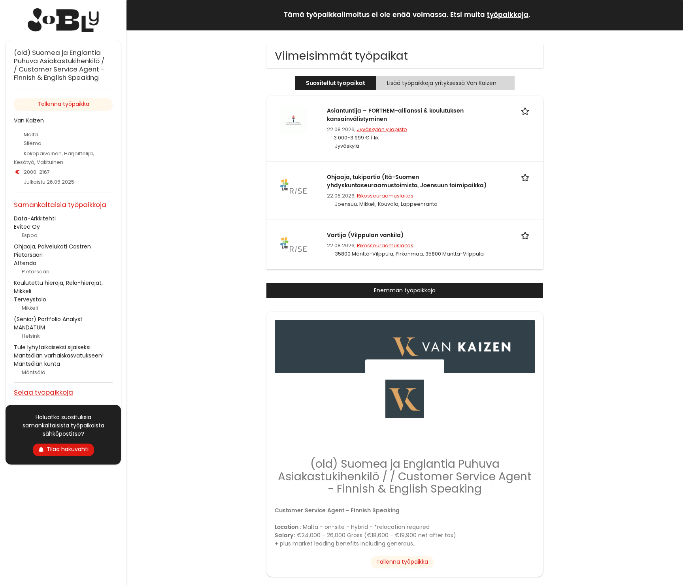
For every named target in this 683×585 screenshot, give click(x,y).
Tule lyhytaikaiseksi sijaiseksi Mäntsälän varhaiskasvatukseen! (59, 351)
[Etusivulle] (63, 20)
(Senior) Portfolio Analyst (48, 319)
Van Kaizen (29, 120)
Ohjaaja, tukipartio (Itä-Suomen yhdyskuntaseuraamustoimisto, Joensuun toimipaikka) (407, 181)
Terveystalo (30, 299)
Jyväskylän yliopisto (382, 129)
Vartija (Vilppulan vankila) (365, 235)
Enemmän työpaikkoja (405, 290)
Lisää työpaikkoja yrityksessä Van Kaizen (441, 83)
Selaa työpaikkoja (43, 392)
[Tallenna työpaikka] (526, 111)
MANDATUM (29, 327)
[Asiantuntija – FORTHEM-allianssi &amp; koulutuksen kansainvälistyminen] (293, 120)
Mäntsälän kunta (37, 364)
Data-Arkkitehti (35, 218)
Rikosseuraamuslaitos (385, 195)
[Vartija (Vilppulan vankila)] (293, 244)
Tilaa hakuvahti (68, 449)
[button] (670, 15)
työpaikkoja (507, 15)
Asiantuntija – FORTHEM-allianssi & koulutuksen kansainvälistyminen (395, 115)
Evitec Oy (27, 227)
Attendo (25, 263)
